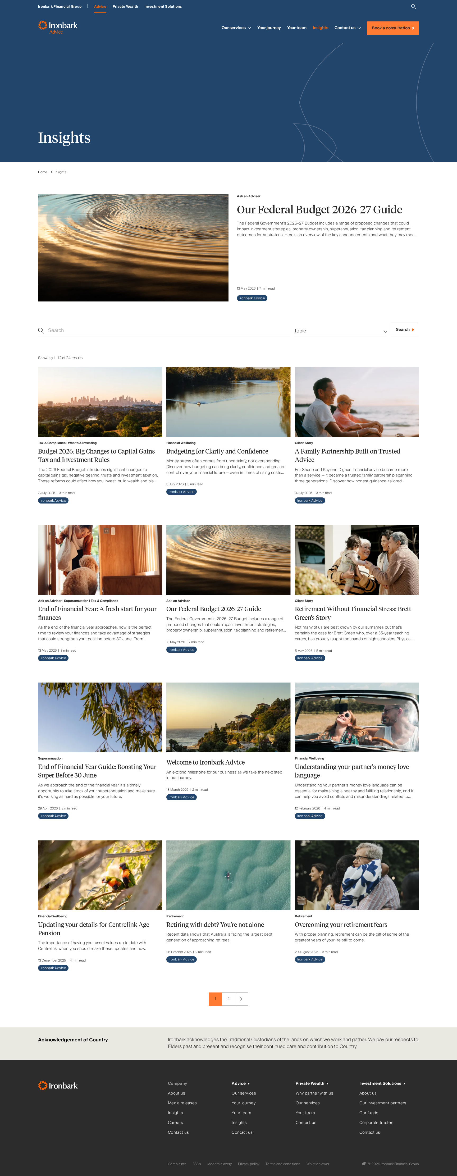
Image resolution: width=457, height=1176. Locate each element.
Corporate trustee (376, 1122)
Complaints (177, 1164)
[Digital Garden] (364, 1164)
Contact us (345, 27)
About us (176, 1093)
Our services (234, 27)
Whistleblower (318, 1164)
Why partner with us (314, 1093)
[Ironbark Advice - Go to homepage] (57, 28)
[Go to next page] (241, 999)
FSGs (197, 1164)
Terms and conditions (283, 1164)
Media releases (182, 1103)
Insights (320, 27)
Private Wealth (125, 7)
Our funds (368, 1113)
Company (177, 1083)
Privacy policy (248, 1164)
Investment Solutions (163, 7)
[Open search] (413, 6)
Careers (175, 1122)
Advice (100, 7)
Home (42, 172)
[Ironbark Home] (101, 1086)
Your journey (269, 27)
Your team (297, 27)
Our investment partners (382, 1103)
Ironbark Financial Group (59, 7)
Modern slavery (219, 1164)
